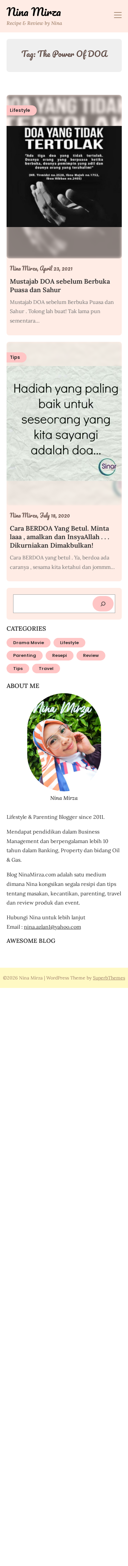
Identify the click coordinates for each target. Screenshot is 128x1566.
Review (91, 655)
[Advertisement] (64, 1276)
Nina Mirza (34, 12)
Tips (18, 668)
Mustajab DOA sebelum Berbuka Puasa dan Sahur (60, 285)
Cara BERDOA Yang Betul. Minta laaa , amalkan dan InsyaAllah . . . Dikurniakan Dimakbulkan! (59, 536)
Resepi (59, 655)
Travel (46, 668)
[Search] (103, 603)
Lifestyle (69, 643)
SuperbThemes (109, 978)
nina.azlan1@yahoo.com (52, 927)
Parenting (24, 655)
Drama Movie (28, 643)
